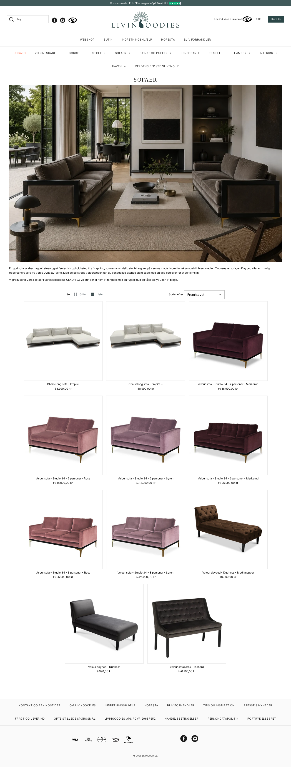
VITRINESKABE (47, 53)
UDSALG (20, 53)
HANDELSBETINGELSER (181, 718)
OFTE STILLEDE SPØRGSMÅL (74, 718)
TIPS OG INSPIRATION (218, 705)
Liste (99, 294)
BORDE (76, 53)
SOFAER (122, 53)
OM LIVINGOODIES (83, 705)
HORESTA (168, 39)
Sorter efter (176, 294)
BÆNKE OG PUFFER (156, 53)
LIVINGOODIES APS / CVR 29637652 (130, 718)
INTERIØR (268, 53)
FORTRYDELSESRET (261, 718)
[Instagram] (62, 20)
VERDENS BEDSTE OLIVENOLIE (157, 66)
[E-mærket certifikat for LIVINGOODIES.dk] (72, 20)
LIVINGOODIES (149, 755)
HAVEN (119, 66)
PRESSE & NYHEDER (257, 705)
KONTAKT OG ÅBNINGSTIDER (39, 705)
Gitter (83, 294)
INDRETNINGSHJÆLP (137, 39)
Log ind (218, 19)
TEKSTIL (217, 53)
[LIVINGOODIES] (145, 13)
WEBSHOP (87, 39)
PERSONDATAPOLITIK (223, 718)
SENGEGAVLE (190, 53)
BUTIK (108, 39)
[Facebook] (54, 20)
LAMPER (242, 53)
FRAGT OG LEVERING (30, 718)
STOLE (99, 53)
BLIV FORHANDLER (197, 39)
